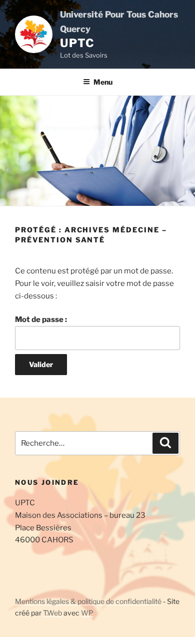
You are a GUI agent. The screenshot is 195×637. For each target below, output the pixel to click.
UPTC (77, 43)
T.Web (52, 612)
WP (87, 612)
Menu (103, 82)
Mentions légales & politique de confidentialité (88, 601)
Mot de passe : (41, 319)
